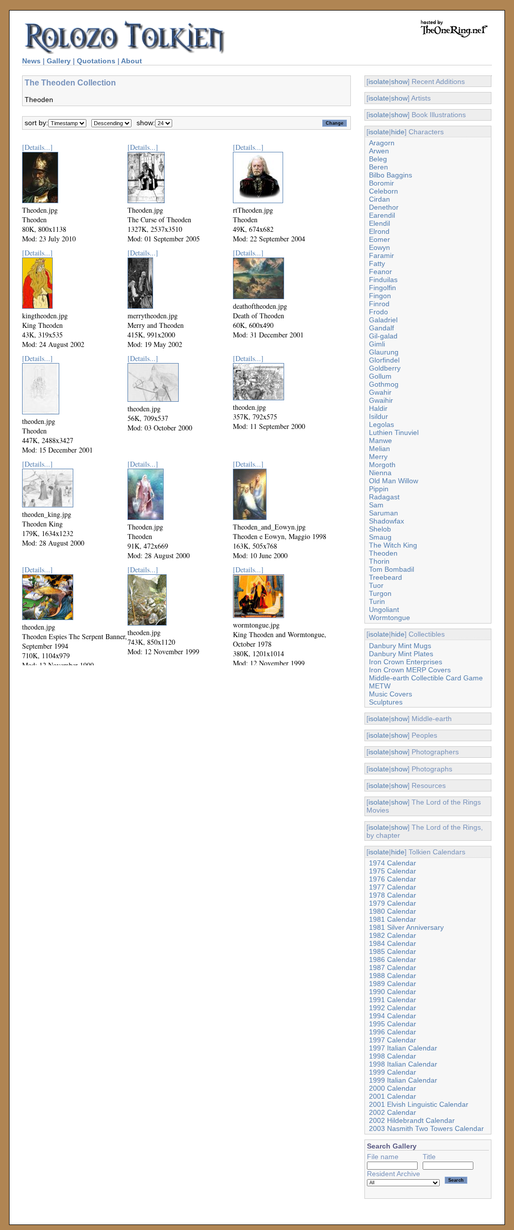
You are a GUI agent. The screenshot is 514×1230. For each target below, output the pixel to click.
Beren (378, 167)
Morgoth (382, 465)
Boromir (381, 183)
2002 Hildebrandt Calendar (412, 1120)
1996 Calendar (392, 1032)
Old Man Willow (393, 481)
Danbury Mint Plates (401, 654)
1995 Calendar (392, 1024)
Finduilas (383, 280)
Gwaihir (381, 400)
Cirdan (379, 199)
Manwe (380, 440)
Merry (378, 457)
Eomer (379, 239)
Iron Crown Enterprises (405, 662)
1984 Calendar (392, 943)
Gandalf (381, 328)
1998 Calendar (392, 1056)
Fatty (377, 263)
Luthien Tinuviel (394, 432)
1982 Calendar (392, 935)
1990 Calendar (392, 992)
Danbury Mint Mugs (400, 646)
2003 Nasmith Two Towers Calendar (426, 1128)
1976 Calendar (392, 879)
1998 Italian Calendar (403, 1064)
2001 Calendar (392, 1096)
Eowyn (379, 247)
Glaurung (384, 352)
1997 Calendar (392, 1040)
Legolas (381, 424)
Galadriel (383, 320)
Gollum (380, 376)
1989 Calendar (392, 984)
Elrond (379, 231)
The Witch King (393, 545)
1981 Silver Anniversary (406, 927)
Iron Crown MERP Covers (410, 670)
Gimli (377, 344)
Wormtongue (389, 617)
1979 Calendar (392, 903)
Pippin (379, 489)
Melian (379, 449)
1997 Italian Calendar (403, 1048)
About (131, 61)
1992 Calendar (392, 1008)
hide (398, 132)
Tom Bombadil (391, 569)
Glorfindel (384, 360)
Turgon (380, 593)
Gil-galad (383, 336)
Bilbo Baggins (390, 175)
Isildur (378, 416)
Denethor (384, 207)
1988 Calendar (392, 976)
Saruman (383, 513)
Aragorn (382, 143)
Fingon (380, 296)
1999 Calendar (392, 1072)
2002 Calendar (392, 1112)
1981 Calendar (392, 919)
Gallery (59, 61)
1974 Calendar (392, 863)
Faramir (381, 255)
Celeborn (383, 191)
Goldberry (385, 368)
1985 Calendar (392, 951)
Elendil (379, 223)
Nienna (380, 473)
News (31, 61)
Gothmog (384, 384)
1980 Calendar (392, 911)
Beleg (378, 159)
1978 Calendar (392, 895)
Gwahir (380, 392)
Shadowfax (386, 521)
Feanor (380, 272)
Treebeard (385, 577)
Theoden (383, 553)
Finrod (379, 304)
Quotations (96, 61)
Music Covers (390, 694)
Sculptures (386, 702)
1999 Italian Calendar (403, 1080)
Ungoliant (384, 609)
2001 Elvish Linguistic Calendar (418, 1104)
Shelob (380, 529)
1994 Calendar (392, 1016)
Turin (377, 601)
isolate (378, 81)
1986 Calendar (392, 959)
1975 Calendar (392, 871)
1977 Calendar (392, 887)
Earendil (382, 215)
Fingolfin (382, 288)
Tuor (376, 585)
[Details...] (37, 147)
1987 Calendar (392, 967)
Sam (376, 505)
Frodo (378, 312)
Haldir (378, 408)
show (399, 81)
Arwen (379, 151)
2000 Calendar (392, 1088)
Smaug (380, 537)
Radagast (384, 497)
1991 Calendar (392, 1000)
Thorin (379, 561)
